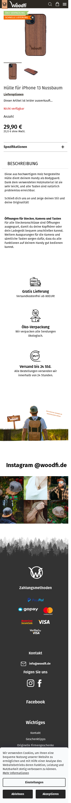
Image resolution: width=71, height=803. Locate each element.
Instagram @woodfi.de (36, 465)
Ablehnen (17, 794)
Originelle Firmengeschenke (35, 745)
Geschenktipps (35, 739)
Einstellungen (34, 782)
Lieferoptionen (13, 94)
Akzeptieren (51, 794)
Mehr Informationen (16, 773)
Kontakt (35, 733)
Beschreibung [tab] (22, 163)
